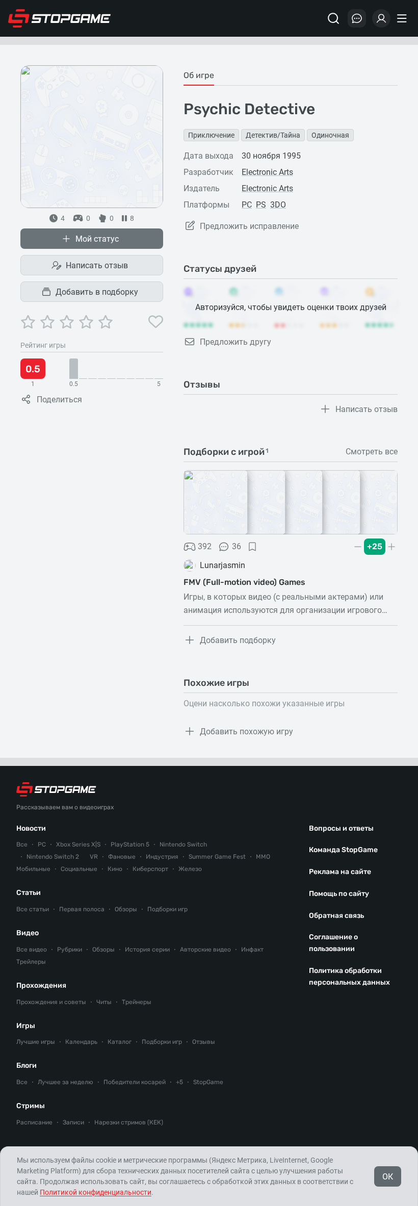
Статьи (28, 892)
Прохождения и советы (51, 1002)
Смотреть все (372, 452)
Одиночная (330, 135)
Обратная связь (336, 915)
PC (247, 205)
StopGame (208, 1082)
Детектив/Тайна (273, 135)
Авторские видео (205, 949)
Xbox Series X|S (78, 844)
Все (22, 844)
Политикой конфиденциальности (95, 1192)
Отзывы (203, 1041)
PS (261, 205)
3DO (278, 205)
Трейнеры (136, 1002)
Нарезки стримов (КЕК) (128, 1122)
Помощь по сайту (339, 893)
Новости (31, 828)
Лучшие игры (35, 1041)
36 (236, 546)
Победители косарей (134, 1082)
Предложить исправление (249, 226)
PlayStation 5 (130, 844)
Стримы (30, 1105)
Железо (190, 869)
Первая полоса (81, 909)
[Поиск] (333, 18)
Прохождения (41, 985)
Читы (104, 1002)
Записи (73, 1122)
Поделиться (59, 399)
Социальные (79, 869)
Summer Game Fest (217, 856)
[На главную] (59, 18)
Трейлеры (31, 961)
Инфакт (252, 949)
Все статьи (32, 909)
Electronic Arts (267, 172)
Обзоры (126, 909)
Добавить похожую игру (246, 731)
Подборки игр (167, 909)
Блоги (26, 1065)
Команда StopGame (343, 849)
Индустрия (162, 856)
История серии (147, 949)
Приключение (211, 135)
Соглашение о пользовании (333, 943)
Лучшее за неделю (65, 1082)
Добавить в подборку (97, 292)
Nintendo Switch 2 (53, 856)
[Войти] (381, 18)
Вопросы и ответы (341, 828)
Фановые (122, 856)
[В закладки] (252, 547)
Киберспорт (150, 869)
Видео (27, 933)
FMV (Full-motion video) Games (244, 582)
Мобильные (33, 869)
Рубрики (69, 949)
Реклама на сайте (340, 871)
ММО (263, 856)
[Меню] (403, 18)
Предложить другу (235, 342)
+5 (179, 1082)
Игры (25, 1025)
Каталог (120, 1041)
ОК (387, 1177)
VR (94, 856)
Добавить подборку (238, 640)
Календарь (81, 1041)
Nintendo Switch (183, 844)
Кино (115, 869)
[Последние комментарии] (357, 18)
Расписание (34, 1122)
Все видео (31, 949)
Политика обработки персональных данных (349, 976)
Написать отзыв (97, 265)
